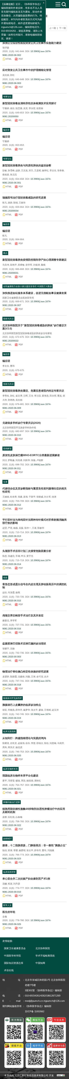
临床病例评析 (9, 872)
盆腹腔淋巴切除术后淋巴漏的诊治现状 (24, 643)
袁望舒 (5, 676)
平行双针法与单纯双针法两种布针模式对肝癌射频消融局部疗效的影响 (34, 521)
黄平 (4, 780)
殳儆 (4, 916)
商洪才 (11, 747)
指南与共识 (8, 319)
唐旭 (25, 496)
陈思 (4, 556)
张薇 (33, 460)
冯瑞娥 (50, 850)
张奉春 (60, 170)
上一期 (52, 28)
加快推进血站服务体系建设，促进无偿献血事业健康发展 (34, 293)
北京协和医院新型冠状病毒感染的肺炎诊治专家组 (27, 333)
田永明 (53, 395)
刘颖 (28, 676)
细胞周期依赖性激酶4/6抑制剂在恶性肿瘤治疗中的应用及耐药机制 (33, 810)
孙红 (12, 75)
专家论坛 (7, 96)
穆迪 (18, 780)
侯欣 (12, 108)
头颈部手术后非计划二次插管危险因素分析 (26, 551)
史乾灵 (13, 743)
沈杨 (12, 648)
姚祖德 (29, 780)
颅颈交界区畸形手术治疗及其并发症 (22, 615)
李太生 (53, 170)
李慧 (33, 743)
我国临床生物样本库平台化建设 (20, 775)
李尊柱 (5, 395)
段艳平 (13, 264)
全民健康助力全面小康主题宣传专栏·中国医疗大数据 (27, 286)
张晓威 (39, 496)
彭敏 (4, 170)
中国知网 (40, 963)
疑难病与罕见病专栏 (12, 698)
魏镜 (43, 264)
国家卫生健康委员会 (15, 948)
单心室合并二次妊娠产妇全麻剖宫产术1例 (26, 878)
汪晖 (25, 395)
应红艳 (11, 817)
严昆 (10, 528)
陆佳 (4, 850)
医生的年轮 (8, 912)
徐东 (28, 743)
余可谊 (39, 676)
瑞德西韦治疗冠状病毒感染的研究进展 (24, 197)
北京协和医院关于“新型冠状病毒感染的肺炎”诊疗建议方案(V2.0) (34, 327)
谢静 (10, 202)
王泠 (31, 395)
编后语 (6, 130)
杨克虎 (19, 747)
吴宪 (25, 108)
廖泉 (41, 710)
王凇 (34, 528)
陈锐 (15, 202)
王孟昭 (37, 170)
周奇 (4, 747)
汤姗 (4, 883)
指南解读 (7, 448)
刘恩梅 (53, 743)
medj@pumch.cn (34, 1001)
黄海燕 (45, 395)
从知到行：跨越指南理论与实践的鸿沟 (24, 738)
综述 (5, 577)
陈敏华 (40, 528)
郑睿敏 (21, 264)
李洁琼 (37, 395)
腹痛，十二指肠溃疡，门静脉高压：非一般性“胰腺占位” (34, 845)
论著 (5, 482)
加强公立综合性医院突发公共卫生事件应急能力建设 (31, 43)
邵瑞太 (39, 743)
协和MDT (7, 838)
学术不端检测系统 (45, 955)
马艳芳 (60, 743)
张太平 (34, 710)
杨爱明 (22, 850)
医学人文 (7, 905)
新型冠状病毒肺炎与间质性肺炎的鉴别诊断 (26, 165)
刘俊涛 (36, 264)
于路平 (32, 496)
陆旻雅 (19, 108)
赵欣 (4, 592)
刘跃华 (26, 460)
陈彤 (46, 743)
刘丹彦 (16, 883)
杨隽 (18, 592)
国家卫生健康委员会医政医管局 (18, 297)
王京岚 (24, 170)
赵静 (18, 170)
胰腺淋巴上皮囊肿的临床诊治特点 (21, 705)
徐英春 (39, 108)
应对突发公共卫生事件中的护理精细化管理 (26, 70)
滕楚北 (5, 620)
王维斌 (47, 710)
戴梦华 (26, 710)
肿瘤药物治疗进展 (11, 802)
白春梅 (19, 817)
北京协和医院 (42, 948)
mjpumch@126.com (54, 1001)
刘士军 (47, 496)
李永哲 (32, 108)
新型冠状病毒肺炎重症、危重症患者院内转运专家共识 (33, 390)
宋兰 (31, 170)
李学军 (13, 620)
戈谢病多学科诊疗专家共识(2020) (21, 423)
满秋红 (37, 780)
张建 (20, 496)
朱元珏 (13, 174)
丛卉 (46, 676)
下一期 (62, 28)
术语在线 (9, 970)
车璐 (18, 556)
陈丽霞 (13, 676)
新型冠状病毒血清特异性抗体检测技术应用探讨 (29, 103)
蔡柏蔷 (5, 174)
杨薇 (15, 528)
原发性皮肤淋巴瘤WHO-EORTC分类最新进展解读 (31, 455)
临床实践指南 (9, 731)
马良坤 (5, 264)
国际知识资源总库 (13, 963)
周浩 (23, 780)
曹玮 (12, 366)
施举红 (45, 170)
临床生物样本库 (10, 769)
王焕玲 (22, 202)
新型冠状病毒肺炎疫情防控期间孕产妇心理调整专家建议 (34, 259)
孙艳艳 (11, 400)
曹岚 (59, 395)
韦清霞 (11, 592)
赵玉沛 (55, 710)
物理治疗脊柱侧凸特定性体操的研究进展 (25, 671)
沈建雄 (21, 676)
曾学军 (29, 264)
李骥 (15, 850)
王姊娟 (5, 496)
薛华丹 (19, 710)
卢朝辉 (39, 460)
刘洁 (4, 460)
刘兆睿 (19, 460)
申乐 (23, 556)
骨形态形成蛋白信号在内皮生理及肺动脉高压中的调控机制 (34, 586)
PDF (21, 59)
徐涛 (54, 496)
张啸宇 (5, 648)
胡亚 (4, 710)
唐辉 (4, 817)
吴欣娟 (5, 75)
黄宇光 (29, 556)
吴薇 (21, 528)
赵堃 (4, 528)
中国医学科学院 (12, 955)
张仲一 (27, 528)
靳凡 (4, 202)
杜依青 (13, 496)
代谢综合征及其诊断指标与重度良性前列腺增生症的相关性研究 (34, 490)
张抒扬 (5, 47)
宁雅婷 (5, 108)
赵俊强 (21, 743)
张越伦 (11, 556)
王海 (33, 676)
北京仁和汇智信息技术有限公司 (31, 1075)
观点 (5, 253)
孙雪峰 (11, 170)
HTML (8, 59)
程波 (10, 883)
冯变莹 (11, 780)
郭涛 (10, 850)
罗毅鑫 (11, 460)
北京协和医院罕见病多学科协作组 (19, 427)
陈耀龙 (5, 743)
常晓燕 (11, 710)
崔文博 (19, 395)
